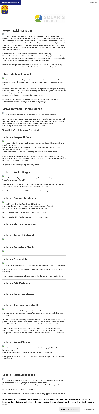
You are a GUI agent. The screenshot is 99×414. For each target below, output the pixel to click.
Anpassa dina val (8, 409)
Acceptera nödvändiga (69, 409)
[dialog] (49, 404)
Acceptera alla (88, 409)
